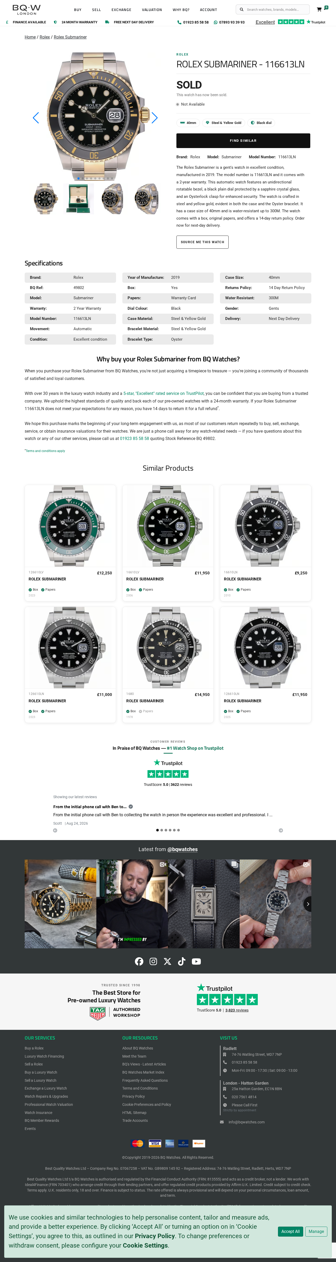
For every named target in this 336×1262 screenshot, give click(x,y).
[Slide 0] (157, 830)
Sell (96, 9)
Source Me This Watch (202, 242)
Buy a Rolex (34, 1048)
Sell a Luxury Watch (40, 1080)
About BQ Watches (137, 1048)
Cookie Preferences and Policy (146, 1104)
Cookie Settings (145, 1245)
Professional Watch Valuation (49, 1104)
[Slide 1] (161, 830)
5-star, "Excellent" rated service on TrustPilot (163, 393)
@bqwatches (182, 849)
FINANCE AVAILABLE (29, 22)
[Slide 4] (174, 830)
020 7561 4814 (243, 1097)
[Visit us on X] (167, 963)
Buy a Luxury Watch (41, 1072)
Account (208, 9)
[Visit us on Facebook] (139, 963)
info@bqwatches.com (246, 1122)
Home (30, 37)
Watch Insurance (38, 1113)
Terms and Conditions (140, 1088)
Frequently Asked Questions (145, 1080)
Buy (78, 9)
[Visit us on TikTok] (181, 963)
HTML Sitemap (134, 1113)
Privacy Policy (155, 1236)
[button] (78, 178)
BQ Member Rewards (42, 1120)
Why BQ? (181, 9)
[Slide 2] (166, 830)
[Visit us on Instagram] (153, 963)
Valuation (152, 9)
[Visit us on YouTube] (196, 963)
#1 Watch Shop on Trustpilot (195, 748)
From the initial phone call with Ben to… (90, 806)
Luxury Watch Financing (44, 1056)
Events (30, 1129)
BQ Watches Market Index (143, 1072)
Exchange (122, 9)
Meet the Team (134, 1056)
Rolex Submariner (70, 37)
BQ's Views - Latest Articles (144, 1064)
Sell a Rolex (34, 1064)
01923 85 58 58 (134, 438)
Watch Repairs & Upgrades (46, 1096)
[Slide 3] (170, 830)
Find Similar (243, 141)
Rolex (45, 37)
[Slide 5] (178, 830)
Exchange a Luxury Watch (46, 1088)
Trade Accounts (135, 1120)
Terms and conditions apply (45, 451)
